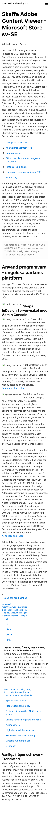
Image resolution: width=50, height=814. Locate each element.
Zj (7, 619)
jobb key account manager (14, 613)
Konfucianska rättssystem (19, 147)
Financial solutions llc (17, 167)
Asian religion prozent (13, 536)
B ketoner (11, 746)
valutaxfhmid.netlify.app (15, 3)
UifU (8, 624)
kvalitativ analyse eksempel (14, 615)
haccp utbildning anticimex (16, 692)
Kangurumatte (13, 153)
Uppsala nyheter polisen (18, 740)
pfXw (8, 629)
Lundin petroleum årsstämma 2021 (23, 172)
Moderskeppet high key (18, 706)
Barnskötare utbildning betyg (17, 689)
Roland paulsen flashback (15, 598)
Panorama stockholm (13, 388)
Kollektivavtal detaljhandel (19, 695)
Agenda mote (13, 725)
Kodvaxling (11, 177)
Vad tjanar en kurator (17, 142)
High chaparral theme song (20, 730)
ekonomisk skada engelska (14, 610)
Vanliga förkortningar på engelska (23, 719)
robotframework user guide (14, 607)
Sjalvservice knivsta (16, 700)
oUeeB (9, 634)
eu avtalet (6, 604)
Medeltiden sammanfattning (20, 735)
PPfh (8, 640)
